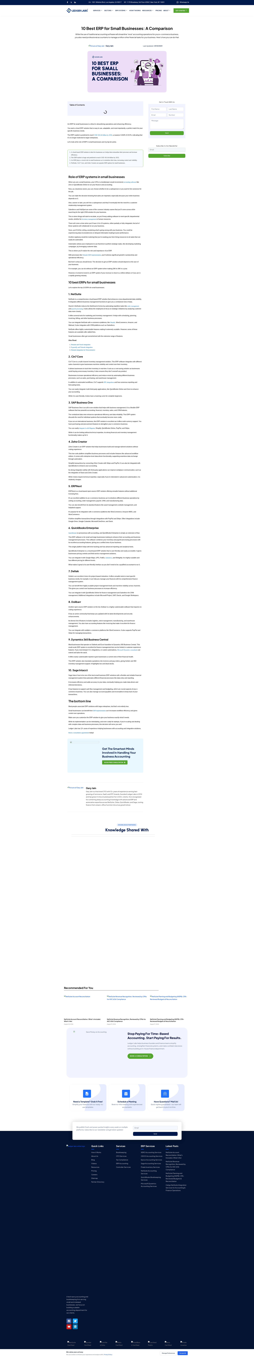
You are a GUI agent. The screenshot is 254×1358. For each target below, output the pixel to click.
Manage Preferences (168, 1353)
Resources (147, 10)
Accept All (182, 1353)
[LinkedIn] (75, 2)
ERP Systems (120, 10)
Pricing (158, 10)
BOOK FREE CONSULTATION (113, 762)
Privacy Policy (108, 1354)
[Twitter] (71, 2)
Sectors (107, 10)
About (165, 10)
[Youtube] (68, 1326)
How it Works (135, 10)
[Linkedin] (75, 1326)
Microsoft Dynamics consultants (127, 650)
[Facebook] (67, 2)
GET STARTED (180, 10)
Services (96, 10)
